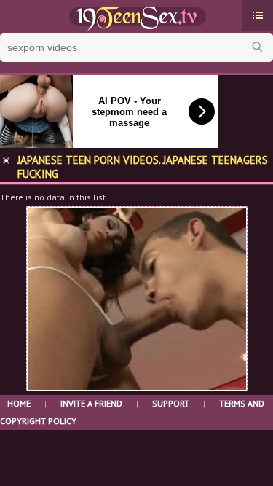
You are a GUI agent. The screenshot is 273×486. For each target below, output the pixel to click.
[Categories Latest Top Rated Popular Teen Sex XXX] (257, 15)
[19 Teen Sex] (136, 17)
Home (19, 403)
